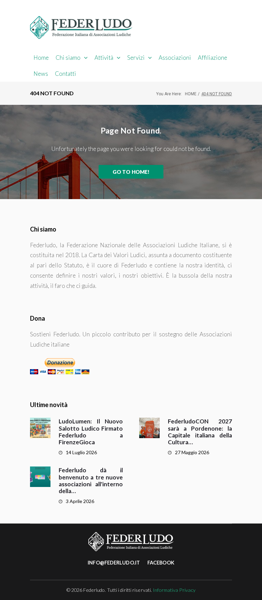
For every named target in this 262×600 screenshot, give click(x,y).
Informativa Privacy (174, 590)
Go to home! (131, 172)
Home (190, 94)
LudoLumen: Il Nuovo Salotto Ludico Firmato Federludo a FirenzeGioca (91, 432)
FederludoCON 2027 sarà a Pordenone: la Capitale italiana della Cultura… (200, 432)
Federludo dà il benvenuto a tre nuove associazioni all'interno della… (91, 480)
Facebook (160, 563)
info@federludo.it (114, 563)
